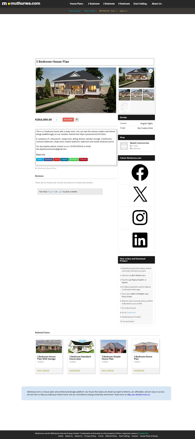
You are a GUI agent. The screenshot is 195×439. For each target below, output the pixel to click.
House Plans (76, 3)
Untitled (40, 362)
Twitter (39, 159)
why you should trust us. (138, 394)
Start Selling (140, 3)
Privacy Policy (90, 436)
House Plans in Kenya (149, 436)
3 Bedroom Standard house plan (80, 357)
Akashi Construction (139, 143)
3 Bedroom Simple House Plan (111, 357)
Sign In (123, 11)
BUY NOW (68, 119)
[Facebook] (140, 182)
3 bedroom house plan (105, 168)
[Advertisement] (97, 39)
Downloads (131, 312)
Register (51, 191)
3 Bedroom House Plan (143, 357)
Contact (135, 436)
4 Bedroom (124, 3)
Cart (108, 11)
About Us (156, 3)
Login (60, 191)
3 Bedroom (109, 3)
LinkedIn (64, 159)
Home (60, 436)
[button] (151, 71)
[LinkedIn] (140, 249)
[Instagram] (140, 227)
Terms (100, 436)
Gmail (57, 159)
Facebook (48, 159)
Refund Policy (111, 436)
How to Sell (89, 11)
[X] (140, 204)
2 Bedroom (94, 3)
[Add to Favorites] (77, 120)
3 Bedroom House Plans (46, 168)
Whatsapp (74, 159)
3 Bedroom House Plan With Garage (46, 357)
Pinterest (83, 159)
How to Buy (74, 11)
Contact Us (143, 433)
